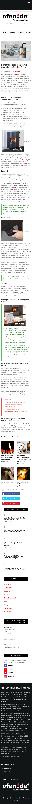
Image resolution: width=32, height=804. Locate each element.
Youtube (10, 669)
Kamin (15, 74)
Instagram (11, 676)
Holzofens (15, 187)
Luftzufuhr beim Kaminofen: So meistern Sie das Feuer (14, 518)
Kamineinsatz (8, 587)
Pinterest (10, 672)
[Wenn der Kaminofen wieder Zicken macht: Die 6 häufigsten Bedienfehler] (7, 447)
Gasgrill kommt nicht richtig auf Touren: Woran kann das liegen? (15, 569)
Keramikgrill (7, 612)
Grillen (5, 32)
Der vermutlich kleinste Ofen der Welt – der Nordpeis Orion (15, 531)
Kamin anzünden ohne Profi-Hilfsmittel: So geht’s (23, 484)
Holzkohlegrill (8, 608)
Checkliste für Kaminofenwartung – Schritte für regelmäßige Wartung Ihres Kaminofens (24, 459)
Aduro (24, 163)
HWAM (21, 160)
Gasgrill (6, 601)
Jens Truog (17, 71)
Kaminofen (21, 102)
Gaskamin (7, 591)
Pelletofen (7, 594)
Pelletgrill (6, 605)
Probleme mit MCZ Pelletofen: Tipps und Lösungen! (14, 557)
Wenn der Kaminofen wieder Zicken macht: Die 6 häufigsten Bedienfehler (14, 544)
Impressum (7, 771)
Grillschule (21, 32)
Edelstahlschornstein (10, 598)
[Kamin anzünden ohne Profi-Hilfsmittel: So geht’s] (23, 473)
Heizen (12, 32)
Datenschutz (7, 768)
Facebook (10, 665)
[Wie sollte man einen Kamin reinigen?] (7, 473)
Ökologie (29, 32)
